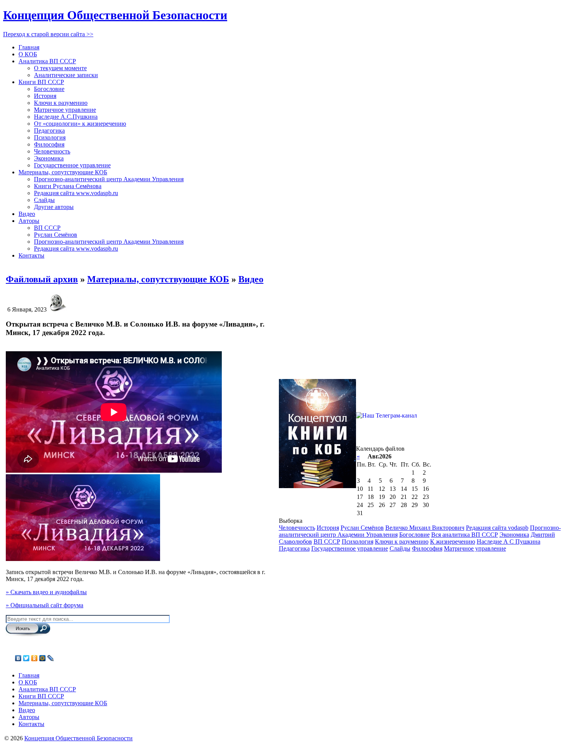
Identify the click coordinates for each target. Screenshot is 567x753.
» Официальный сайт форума (44, 605)
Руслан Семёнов (55, 234)
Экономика (49, 158)
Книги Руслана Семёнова (67, 186)
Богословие (49, 89)
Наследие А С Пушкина (508, 541)
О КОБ (28, 54)
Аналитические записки (66, 75)
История (45, 96)
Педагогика (49, 130)
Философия (49, 144)
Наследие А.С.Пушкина (66, 116)
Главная (29, 47)
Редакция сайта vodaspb (497, 527)
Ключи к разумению (61, 102)
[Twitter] (26, 658)
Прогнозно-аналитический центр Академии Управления (109, 179)
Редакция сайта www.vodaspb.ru (76, 193)
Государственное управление (72, 165)
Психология (50, 137)
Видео (27, 214)
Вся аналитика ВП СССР (464, 534)
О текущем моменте (60, 68)
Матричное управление (65, 109)
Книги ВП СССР (41, 82)
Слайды (44, 200)
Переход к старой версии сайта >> (48, 34)
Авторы (29, 220)
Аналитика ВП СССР (47, 61)
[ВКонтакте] (18, 658)
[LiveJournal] (51, 658)
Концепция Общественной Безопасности (115, 15)
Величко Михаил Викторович (424, 527)
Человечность (52, 151)
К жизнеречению (452, 541)
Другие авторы (54, 207)
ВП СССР (47, 227)
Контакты (31, 255)
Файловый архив (42, 279)
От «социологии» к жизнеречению (80, 123)
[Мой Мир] (43, 658)
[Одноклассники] (34, 658)
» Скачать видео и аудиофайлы (46, 592)
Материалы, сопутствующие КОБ (63, 172)
